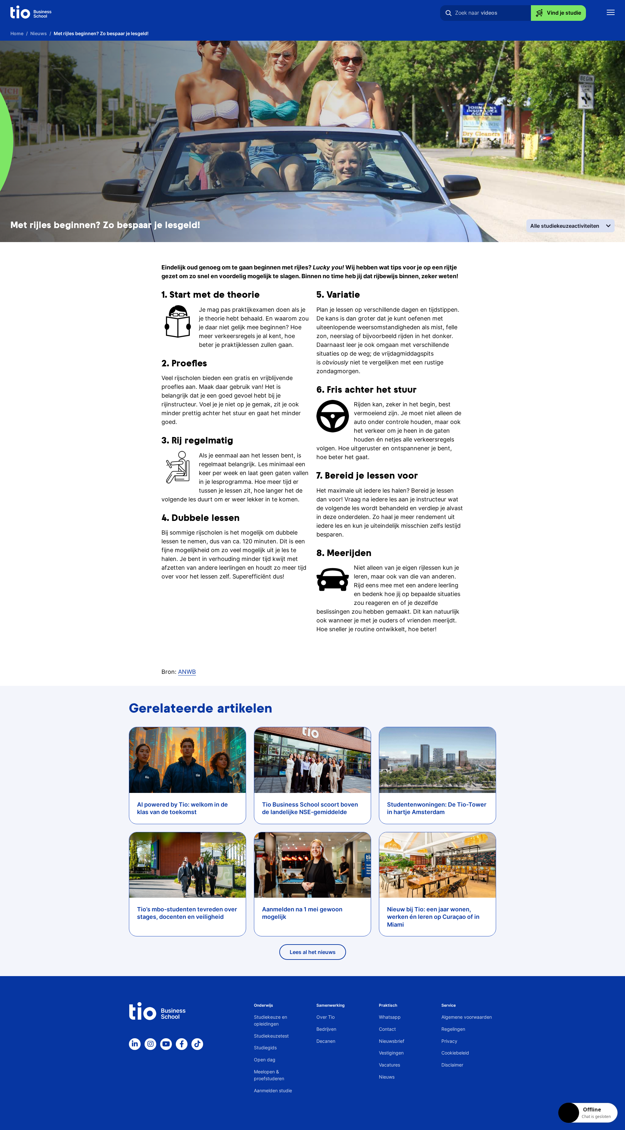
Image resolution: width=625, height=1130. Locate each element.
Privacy (449, 1041)
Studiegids (265, 1047)
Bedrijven (326, 1029)
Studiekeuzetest (271, 1036)
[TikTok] (197, 1044)
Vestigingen (391, 1052)
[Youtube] (166, 1044)
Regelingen (453, 1029)
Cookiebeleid (455, 1052)
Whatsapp (390, 1017)
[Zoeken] (448, 13)
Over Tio (325, 1017)
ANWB (187, 671)
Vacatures (389, 1065)
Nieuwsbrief (391, 1041)
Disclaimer (452, 1065)
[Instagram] (150, 1044)
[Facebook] (182, 1044)
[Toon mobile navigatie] (611, 13)
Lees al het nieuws (313, 952)
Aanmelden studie (273, 1090)
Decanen (325, 1041)
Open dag (264, 1059)
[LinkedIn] (135, 1044)
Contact (387, 1029)
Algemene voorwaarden (466, 1017)
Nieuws (387, 1077)
